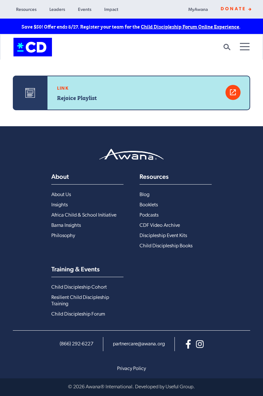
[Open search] (226, 47)
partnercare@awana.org (139, 344)
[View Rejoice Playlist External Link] (233, 92)
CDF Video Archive (160, 225)
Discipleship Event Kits (163, 235)
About (60, 176)
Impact (111, 9)
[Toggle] (245, 46)
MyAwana (198, 9)
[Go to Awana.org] (131, 154)
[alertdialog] (131, 26)
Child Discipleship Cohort (79, 287)
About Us (61, 194)
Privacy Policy (131, 368)
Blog (144, 194)
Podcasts (149, 215)
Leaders (57, 9)
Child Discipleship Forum (78, 314)
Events (84, 9)
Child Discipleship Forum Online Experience (190, 26)
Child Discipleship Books (166, 246)
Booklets (149, 205)
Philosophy (63, 235)
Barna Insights (66, 225)
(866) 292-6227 (76, 344)
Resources (26, 9)
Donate (233, 9)
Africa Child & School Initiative (83, 215)
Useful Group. (180, 387)
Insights (59, 205)
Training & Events (75, 269)
